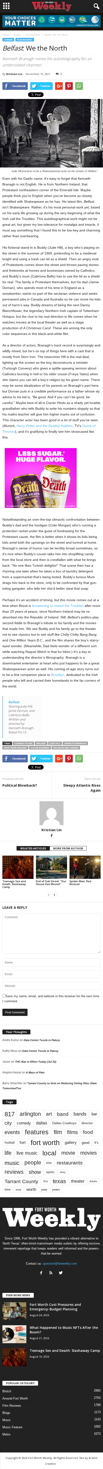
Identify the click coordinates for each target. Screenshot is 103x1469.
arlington (30, 1114)
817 (10, 1114)
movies (88, 1153)
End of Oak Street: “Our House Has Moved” (51, 882)
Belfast (13, 702)
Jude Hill (55, 743)
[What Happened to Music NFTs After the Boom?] (14, 1334)
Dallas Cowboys (64, 1123)
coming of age (23, 743)
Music (6, 1420)
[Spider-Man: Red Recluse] (85, 867)
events (12, 1132)
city (8, 1123)
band (63, 1114)
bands (80, 1114)
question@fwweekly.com (60, 1263)
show (35, 1172)
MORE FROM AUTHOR (68, 848)
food (88, 1132)
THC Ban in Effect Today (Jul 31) (35, 1061)
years (56, 1189)
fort (23, 1142)
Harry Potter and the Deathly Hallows (45, 426)
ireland (41, 743)
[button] (95, 6)
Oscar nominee (40, 747)
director (87, 1123)
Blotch (6, 1391)
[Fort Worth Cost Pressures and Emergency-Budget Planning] (14, 1311)
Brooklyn (57, 675)
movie (68, 1153)
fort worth (45, 1142)
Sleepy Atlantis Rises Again (82, 788)
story (63, 1172)
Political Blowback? (19, 785)
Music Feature (12, 1427)
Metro (6, 1434)
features (37, 1132)
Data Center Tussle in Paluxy (42, 1040)
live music (27, 1153)
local (49, 1153)
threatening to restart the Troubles (58, 606)
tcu (45, 1181)
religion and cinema (65, 747)
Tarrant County (21, 1181)
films (72, 1132)
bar (94, 1114)
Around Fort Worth (15, 1398)
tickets (93, 1181)
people (32, 1163)
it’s (96, 1142)
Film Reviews (24, 39)
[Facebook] (51, 836)
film (58, 1132)
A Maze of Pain (35, 1072)
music (12, 1163)
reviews (14, 1172)
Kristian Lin (14, 74)
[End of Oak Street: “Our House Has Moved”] (51, 867)
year (44, 1189)
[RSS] (52, 1273)
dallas (41, 1122)
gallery (71, 1142)
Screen (8, 39)
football (10, 1142)
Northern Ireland (15, 747)
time (8, 1189)
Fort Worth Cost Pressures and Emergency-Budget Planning (55, 1306)
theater (78, 1181)
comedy (24, 1123)
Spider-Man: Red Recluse (80, 882)
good (85, 1143)
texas (59, 1181)
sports (50, 1172)
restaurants (70, 1163)
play (49, 1162)
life (8, 1153)
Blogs (6, 1413)
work (18, 1189)
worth (31, 1189)
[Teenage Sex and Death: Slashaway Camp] (18, 867)
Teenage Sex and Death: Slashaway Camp (14, 884)
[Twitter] (61, 1273)
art (49, 1114)
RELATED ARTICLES (33, 848)
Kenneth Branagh (75, 743)
